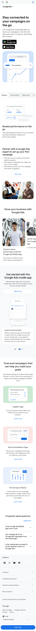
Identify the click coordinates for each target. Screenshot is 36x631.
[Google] (5, 606)
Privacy (4, 612)
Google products (20, 610)
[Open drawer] (2, 2)
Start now (18, 627)
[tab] (4, 95)
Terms (11, 612)
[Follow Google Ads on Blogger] (4, 563)
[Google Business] (7, 2)
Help (6, 616)
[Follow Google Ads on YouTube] (14, 563)
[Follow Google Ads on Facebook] (19, 563)
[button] (18, 527)
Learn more (18, 419)
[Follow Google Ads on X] (9, 563)
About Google (7, 610)
